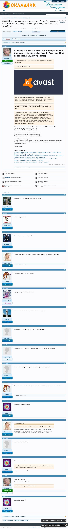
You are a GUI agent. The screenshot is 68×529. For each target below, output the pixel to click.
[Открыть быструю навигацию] (65, 17)
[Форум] (4, 10)
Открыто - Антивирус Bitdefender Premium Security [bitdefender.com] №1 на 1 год (36, 158)
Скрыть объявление (65, 520)
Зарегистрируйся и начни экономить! (52, 520)
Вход (56, 10)
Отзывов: (62, 22)
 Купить (36, 31)
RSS (66, 524)
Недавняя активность (18, 13)
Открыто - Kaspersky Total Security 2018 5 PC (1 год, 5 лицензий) (31, 162)
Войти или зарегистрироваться (59, 1)
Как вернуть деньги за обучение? (51, 525)
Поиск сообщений (6, 13)
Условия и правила (32, 527)
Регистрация (62, 10)
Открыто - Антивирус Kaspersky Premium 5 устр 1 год (28, 160)
